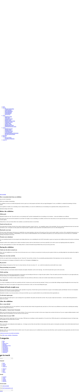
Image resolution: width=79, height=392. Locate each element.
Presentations (5, 346)
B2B (3, 335)
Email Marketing (8, 113)
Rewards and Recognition (10, 134)
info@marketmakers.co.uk (8, 388)
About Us (4, 136)
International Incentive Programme (11, 133)
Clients (3, 115)
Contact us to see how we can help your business (9, 333)
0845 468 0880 (3, 194)
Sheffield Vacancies (9, 128)
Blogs (3, 341)
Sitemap (4, 372)
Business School (8, 129)
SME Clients (7, 117)
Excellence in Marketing (9, 138)
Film (3, 342)
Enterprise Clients (8, 116)
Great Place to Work (9, 131)
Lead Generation (8, 110)
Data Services (7, 114)
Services (4, 107)
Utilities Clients (8, 123)
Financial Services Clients (10, 121)
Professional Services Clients (10, 126)
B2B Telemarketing (9, 111)
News (3, 370)
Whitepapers (4, 352)
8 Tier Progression (8, 132)
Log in (1, 391)
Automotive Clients (9, 118)
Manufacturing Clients (9, 125)
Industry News (5, 343)
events (6, 335)
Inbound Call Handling (9, 108)
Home (3, 106)
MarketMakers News (6, 345)
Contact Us (4, 139)
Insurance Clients (8, 124)
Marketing (4, 344)
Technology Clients (9, 122)
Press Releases (5, 347)
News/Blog (4, 135)
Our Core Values (8, 137)
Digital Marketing (8, 112)
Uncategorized (5, 351)
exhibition (10, 335)
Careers (3, 127)
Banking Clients (8, 120)
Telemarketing (15, 335)
